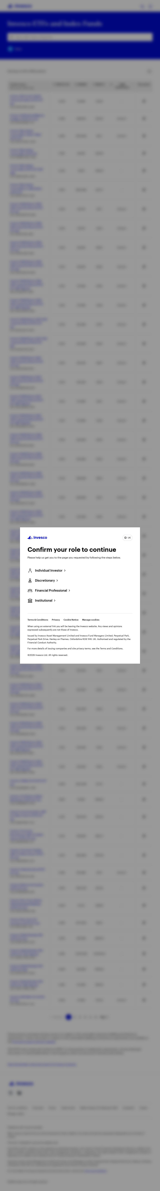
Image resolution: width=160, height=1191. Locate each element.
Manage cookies (90, 619)
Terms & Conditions (38, 619)
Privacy (56, 619)
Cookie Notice (71, 619)
